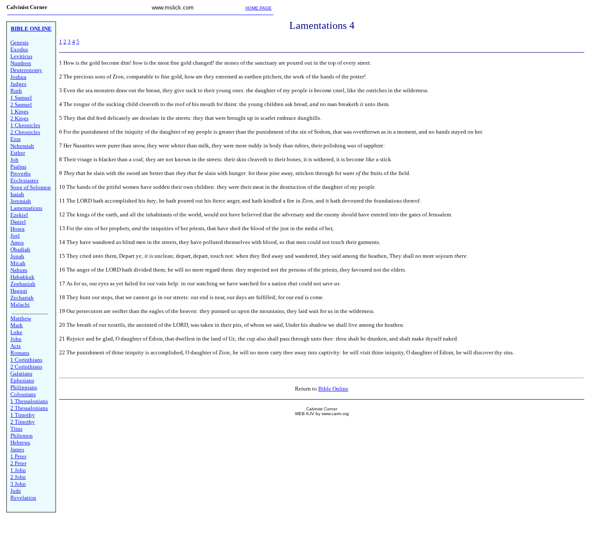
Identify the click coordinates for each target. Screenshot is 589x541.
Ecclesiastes (24, 180)
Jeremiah (20, 201)
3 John (18, 484)
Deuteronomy (26, 70)
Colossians (23, 394)
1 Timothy (22, 415)
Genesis (19, 42)
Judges (18, 84)
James (17, 449)
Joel (15, 235)
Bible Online (333, 388)
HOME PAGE (258, 8)
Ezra (15, 139)
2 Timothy (22, 422)
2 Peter (18, 463)
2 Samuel (21, 104)
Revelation (23, 497)
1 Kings (19, 111)
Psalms (18, 166)
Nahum (18, 270)
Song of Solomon (30, 187)
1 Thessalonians (29, 401)
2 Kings (19, 118)
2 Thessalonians (29, 408)
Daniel (18, 222)
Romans (19, 353)
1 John (18, 470)
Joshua (18, 77)
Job (14, 159)
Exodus (19, 49)
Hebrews (20, 442)
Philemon (21, 435)
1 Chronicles (25, 125)
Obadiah (20, 249)
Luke (16, 332)
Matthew (20, 318)
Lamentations (26, 208)
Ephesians (22, 380)
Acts (15, 346)
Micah (17, 263)
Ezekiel (19, 215)
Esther (17, 153)
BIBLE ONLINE (31, 28)
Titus (16, 428)
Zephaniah (22, 284)
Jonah (17, 256)
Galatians (21, 373)
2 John (18, 477)
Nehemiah (22, 146)
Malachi (20, 304)
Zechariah (22, 297)
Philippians (23, 387)
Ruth (16, 91)
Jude (15, 491)
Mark (16, 325)
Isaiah (17, 194)
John (16, 339)
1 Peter (18, 456)
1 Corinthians (26, 359)
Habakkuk (22, 277)
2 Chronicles (25, 132)
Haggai (18, 291)
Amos (17, 242)
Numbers (20, 63)
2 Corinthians (26, 366)
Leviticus (21, 56)
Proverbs (20, 173)
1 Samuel (21, 97)
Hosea (17, 228)
